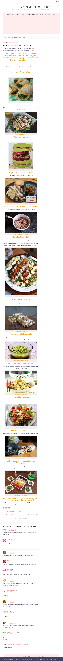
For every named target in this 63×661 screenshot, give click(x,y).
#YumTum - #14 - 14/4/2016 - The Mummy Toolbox (19, 644)
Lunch (10, 42)
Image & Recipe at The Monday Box (21, 331)
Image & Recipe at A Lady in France (21, 427)
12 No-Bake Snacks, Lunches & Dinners (18, 45)
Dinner (8, 37)
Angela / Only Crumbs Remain (12, 632)
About (12, 14)
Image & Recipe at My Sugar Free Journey (21, 203)
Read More (59, 659)
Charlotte (13, 511)
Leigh (8, 611)
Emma (8, 621)
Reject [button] (55, 659)
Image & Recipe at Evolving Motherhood (21, 234)
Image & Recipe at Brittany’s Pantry (21, 134)
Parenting (28, 14)
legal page (32, 50)
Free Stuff (47, 14)
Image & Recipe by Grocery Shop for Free (21, 360)
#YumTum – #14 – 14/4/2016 (32, 514)
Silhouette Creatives (43, 656)
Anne (8, 551)
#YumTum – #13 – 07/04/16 (9, 514)
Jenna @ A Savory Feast (11, 590)
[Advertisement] (31, 25)
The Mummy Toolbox (31, 7)
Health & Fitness (20, 14)
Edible (7, 42)
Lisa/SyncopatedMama (11, 600)
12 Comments (20, 511)
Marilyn (8, 560)
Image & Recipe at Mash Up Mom (21, 495)
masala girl (9, 569)
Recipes (41, 14)
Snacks (16, 42)
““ (24, 64)
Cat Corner (35, 14)
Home (8, 14)
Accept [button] (51, 659)
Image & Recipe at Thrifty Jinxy (21, 102)
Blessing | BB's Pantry (11, 529)
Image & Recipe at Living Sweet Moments (21, 394)
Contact (54, 14)
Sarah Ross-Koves (10, 539)
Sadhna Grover (9, 579)
